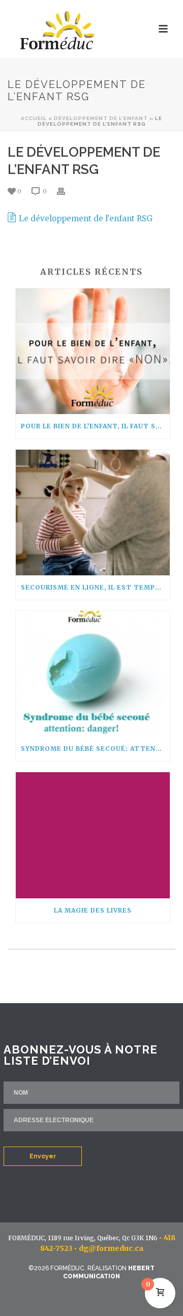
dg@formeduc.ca (111, 1248)
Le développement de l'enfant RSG (85, 218)
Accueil (34, 118)
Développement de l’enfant (101, 118)
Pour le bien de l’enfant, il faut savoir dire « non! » (95, 426)
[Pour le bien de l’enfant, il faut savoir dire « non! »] (93, 351)
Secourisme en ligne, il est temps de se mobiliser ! (95, 587)
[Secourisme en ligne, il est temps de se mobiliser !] (93, 512)
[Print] (66, 191)
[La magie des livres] (93, 835)
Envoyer (42, 1156)
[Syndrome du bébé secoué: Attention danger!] (93, 674)
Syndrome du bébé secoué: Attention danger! (95, 748)
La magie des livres (93, 910)
